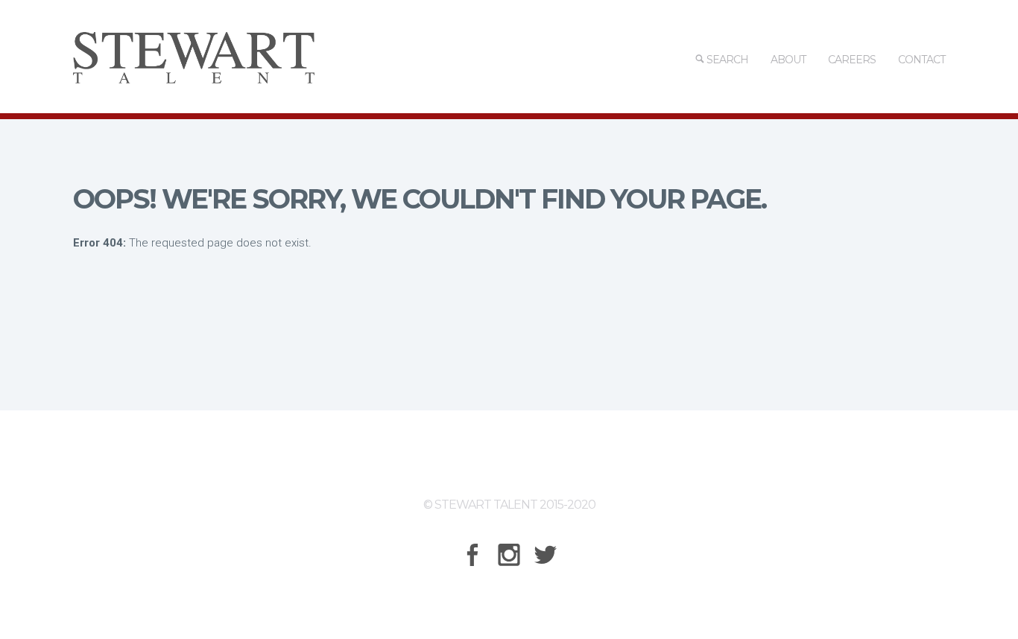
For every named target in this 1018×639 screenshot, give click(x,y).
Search (726, 59)
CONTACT (921, 59)
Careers (852, 59)
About (788, 59)
